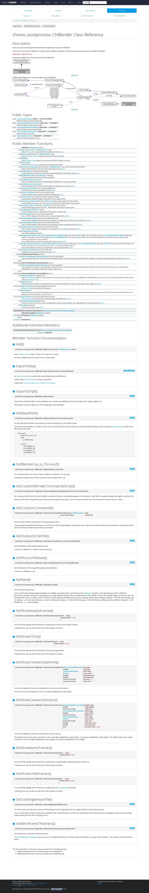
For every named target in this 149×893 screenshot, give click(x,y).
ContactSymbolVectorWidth (27, 127)
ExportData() (30, 278)
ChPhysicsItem (41, 150)
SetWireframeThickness (30, 250)
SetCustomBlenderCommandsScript (34, 256)
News (56, 2)
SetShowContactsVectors (30, 235)
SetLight (24, 205)
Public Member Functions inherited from (44, 311)
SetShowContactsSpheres (31, 244)
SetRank (24, 305)
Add (22, 150)
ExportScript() (27, 288)
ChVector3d (34, 201)
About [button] (70, 2)
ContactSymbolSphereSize (27, 132)
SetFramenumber (27, 276)
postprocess (24, 20)
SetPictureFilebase (28, 193)
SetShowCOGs (26, 214)
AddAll (23, 158)
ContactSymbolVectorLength (28, 123)
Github (99, 883)
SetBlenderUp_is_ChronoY (30, 180)
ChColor (46, 205)
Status (79, 2)
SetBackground (27, 210)
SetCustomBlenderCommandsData (34, 265)
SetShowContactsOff (29, 231)
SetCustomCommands (29, 167)
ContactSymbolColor (24, 136)
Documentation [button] (35, 2)
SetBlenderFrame (27, 175)
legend (74, 75)
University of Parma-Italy (28, 885)
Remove (24, 154)
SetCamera (25, 201)
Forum (63, 2)
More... (62, 152)
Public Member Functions (32, 26)
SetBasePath (26, 171)
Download (23, 2)
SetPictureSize (26, 197)
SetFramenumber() (32, 279)
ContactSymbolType (24, 119)
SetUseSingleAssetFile (29, 301)
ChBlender (32, 20)
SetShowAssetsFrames (29, 223)
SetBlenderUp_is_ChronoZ (31, 184)
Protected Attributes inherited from (42, 330)
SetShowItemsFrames (29, 218)
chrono (16, 20)
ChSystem (33, 147)
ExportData (25, 290)
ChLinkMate (64, 229)
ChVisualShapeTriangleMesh (27, 837)
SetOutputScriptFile (29, 188)
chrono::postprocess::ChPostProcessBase (59, 311)
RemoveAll (25, 163)
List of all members (49, 26)
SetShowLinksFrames (29, 227)
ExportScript (26, 282)
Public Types (17, 26)
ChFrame (42, 175)
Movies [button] (47, 2)
